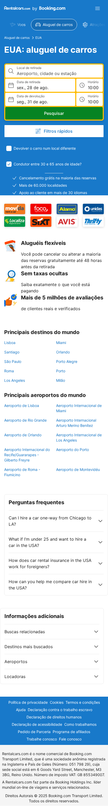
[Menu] (97, 8)
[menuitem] (18, 24)
